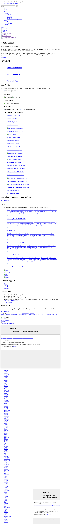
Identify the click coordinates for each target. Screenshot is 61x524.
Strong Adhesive (13, 74)
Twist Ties (9, 16)
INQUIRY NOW (5, 311)
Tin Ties (9, 14)
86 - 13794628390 (8, 302)
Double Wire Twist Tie (29, 314)
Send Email (3, 318)
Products (6, 13)
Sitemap (32, 313)
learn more (3, 57)
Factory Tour (10, 23)
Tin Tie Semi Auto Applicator (14, 19)
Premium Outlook (14, 68)
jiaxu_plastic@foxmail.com (11, 3)
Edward (3, 321)
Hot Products (25, 313)
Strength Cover (13, 81)
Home (5, 11)
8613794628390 (5, 320)
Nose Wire (9, 17)
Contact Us (6, 24)
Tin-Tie (37, 314)
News (5, 20)
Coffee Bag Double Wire (16, 314)
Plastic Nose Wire (5, 314)
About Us (6, 21)
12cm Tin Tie (43, 314)
